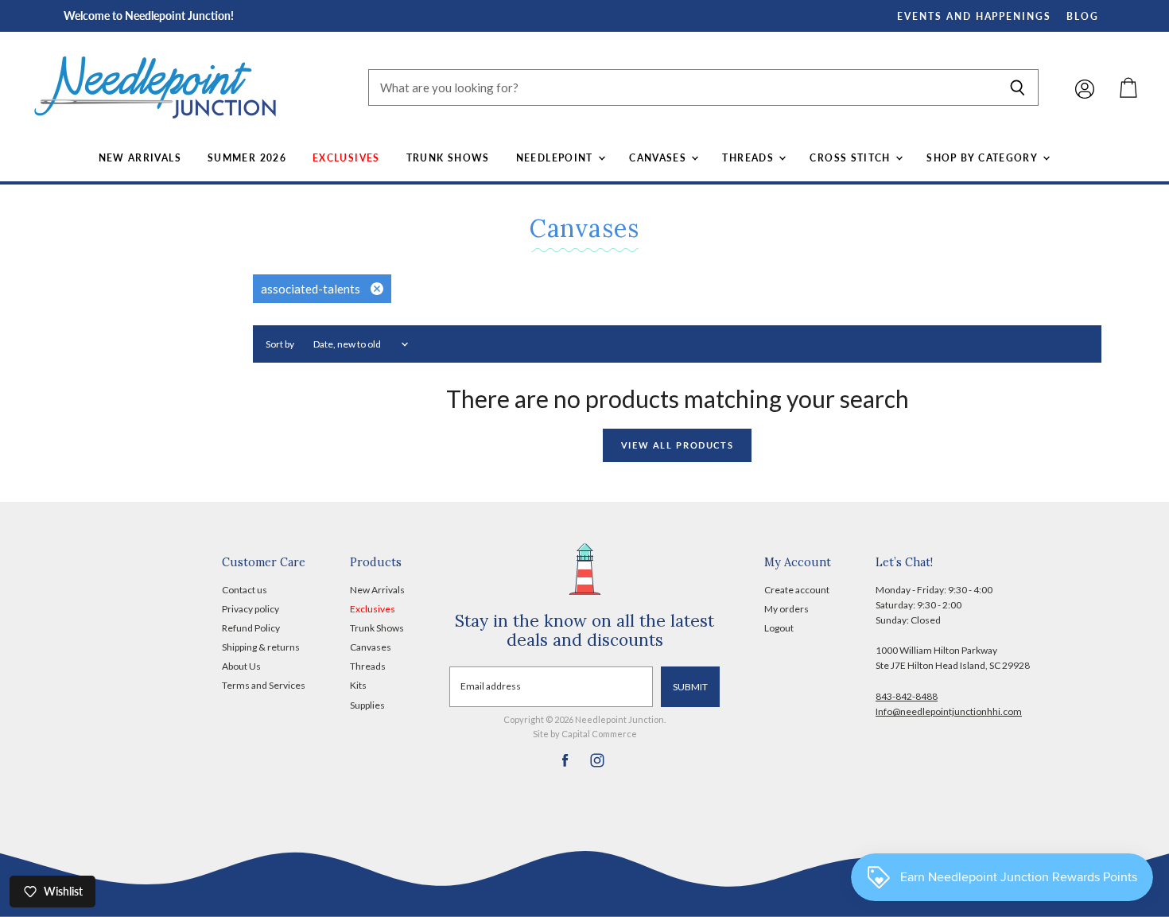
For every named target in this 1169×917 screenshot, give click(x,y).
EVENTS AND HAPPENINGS (974, 16)
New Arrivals (140, 158)
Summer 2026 (247, 158)
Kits (358, 685)
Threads (749, 158)
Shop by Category (983, 158)
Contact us (244, 590)
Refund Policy (251, 628)
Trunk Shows (448, 158)
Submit (690, 687)
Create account (796, 590)
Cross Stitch (852, 158)
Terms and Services (263, 685)
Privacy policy (250, 609)
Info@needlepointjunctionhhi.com (949, 711)
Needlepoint (556, 158)
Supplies (367, 705)
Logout (779, 628)
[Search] (1017, 87)
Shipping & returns (261, 647)
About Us (241, 666)
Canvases (659, 158)
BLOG (1082, 16)
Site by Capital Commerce (585, 734)
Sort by (280, 344)
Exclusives (346, 158)
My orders (786, 609)
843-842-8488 (907, 696)
